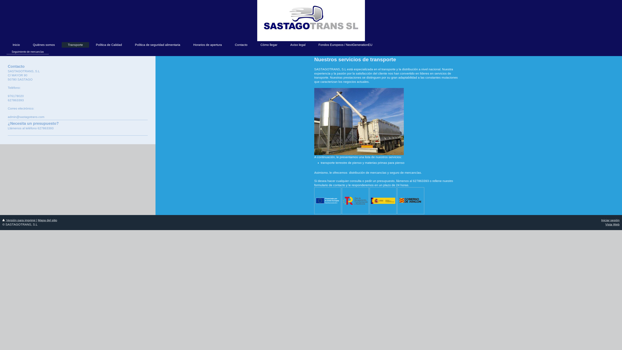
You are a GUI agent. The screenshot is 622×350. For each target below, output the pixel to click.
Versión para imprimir (20, 220)
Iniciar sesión (610, 220)
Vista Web (612, 224)
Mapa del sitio (47, 220)
